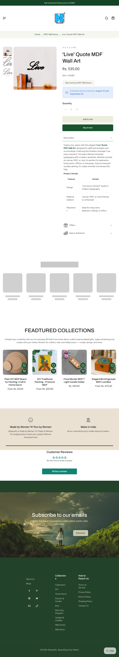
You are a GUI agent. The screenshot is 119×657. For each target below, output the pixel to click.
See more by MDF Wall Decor (78, 83)
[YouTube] (37, 598)
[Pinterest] (37, 591)
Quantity (67, 103)
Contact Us (83, 606)
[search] (106, 18)
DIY (56, 589)
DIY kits (49, 339)
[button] (87, 119)
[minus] (65, 109)
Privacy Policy (84, 592)
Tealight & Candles (59, 619)
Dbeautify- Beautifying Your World (63, 650)
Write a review (59, 471)
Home (37, 34)
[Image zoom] (35, 68)
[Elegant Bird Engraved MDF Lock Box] (103, 362)
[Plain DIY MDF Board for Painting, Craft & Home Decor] (15, 362)
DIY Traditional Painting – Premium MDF (45, 382)
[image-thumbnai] (7, 51)
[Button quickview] (24, 365)
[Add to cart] (24, 371)
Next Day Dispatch (59, 611)
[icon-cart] (113, 18)
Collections (60, 585)
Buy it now (87, 128)
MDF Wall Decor (51, 34)
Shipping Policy (85, 601)
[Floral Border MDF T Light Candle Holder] (74, 362)
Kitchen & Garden (59, 600)
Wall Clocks (60, 625)
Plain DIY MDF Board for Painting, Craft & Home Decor (15, 382)
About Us (30, 579)
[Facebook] (29, 591)
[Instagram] (29, 598)
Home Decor (61, 594)
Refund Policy (84, 597)
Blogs (28, 583)
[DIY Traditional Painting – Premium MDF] (44, 362)
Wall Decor (60, 629)
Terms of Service (82, 586)
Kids (57, 606)
